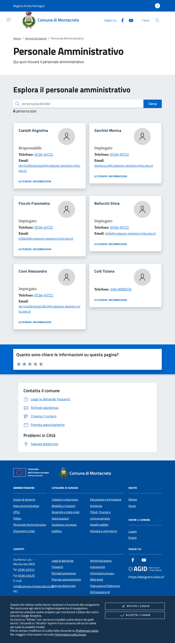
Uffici (16, 512)
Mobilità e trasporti (63, 506)
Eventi (132, 537)
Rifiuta (138, 606)
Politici (17, 518)
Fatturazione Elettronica (105, 585)
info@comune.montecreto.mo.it (130, 233)
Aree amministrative (26, 506)
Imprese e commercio (103, 531)
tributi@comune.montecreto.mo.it (46, 238)
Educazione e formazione (105, 499)
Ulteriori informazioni (35, 181)
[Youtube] (129, 20)
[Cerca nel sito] (157, 20)
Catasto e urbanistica (65, 499)
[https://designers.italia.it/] (145, 568)
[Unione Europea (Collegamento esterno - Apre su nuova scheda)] (32, 473)
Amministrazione (36, 38)
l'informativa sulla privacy (70, 634)
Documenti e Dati (24, 531)
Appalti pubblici (99, 524)
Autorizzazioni (60, 518)
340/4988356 (120, 289)
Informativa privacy (102, 573)
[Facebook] (121, 20)
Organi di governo (24, 499)
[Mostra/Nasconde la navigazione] (8, 19)
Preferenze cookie (87, 630)
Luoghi (132, 531)
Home (17, 38)
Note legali (96, 579)
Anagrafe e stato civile (65, 512)
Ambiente (96, 506)
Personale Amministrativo (29, 524)
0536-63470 (26, 575)
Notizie (132, 499)
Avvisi (132, 506)
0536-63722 (43, 154)
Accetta (138, 615)
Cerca (153, 103)
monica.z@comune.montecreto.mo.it (123, 165)
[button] (29, 6)
